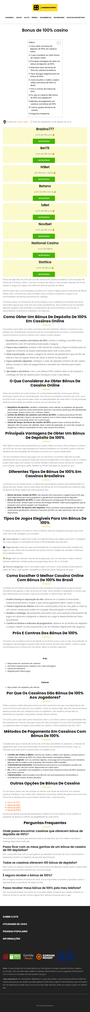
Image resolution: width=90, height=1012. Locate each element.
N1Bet (45, 167)
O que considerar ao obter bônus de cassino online (45, 56)
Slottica (45, 262)
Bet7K (45, 148)
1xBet (45, 205)
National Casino (45, 243)
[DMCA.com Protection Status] (15, 956)
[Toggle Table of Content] (57, 43)
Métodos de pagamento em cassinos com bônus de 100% (43, 102)
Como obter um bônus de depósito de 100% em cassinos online (43, 49)
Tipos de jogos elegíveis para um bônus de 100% (44, 75)
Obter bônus (44, 141)
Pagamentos (45, 17)
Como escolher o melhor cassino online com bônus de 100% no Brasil (44, 83)
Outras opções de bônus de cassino (43, 108)
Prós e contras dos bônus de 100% (42, 90)
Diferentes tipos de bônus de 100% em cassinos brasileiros (43, 68)
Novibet (45, 224)
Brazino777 (45, 129)
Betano (45, 186)
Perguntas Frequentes (40, 113)
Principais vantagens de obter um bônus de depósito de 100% (45, 62)
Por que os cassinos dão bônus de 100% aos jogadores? (44, 96)
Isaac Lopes (22, 122)
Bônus (35, 17)
